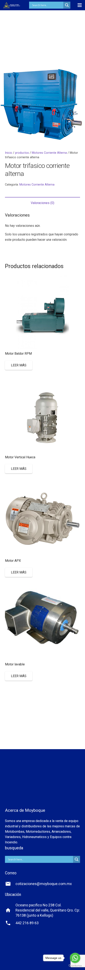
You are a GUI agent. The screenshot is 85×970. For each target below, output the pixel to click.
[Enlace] (11, 5)
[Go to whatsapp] (75, 958)
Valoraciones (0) (42, 203)
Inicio (8, 153)
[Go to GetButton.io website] (75, 965)
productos (22, 153)
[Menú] (79, 5)
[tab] (42, 203)
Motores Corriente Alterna (49, 153)
